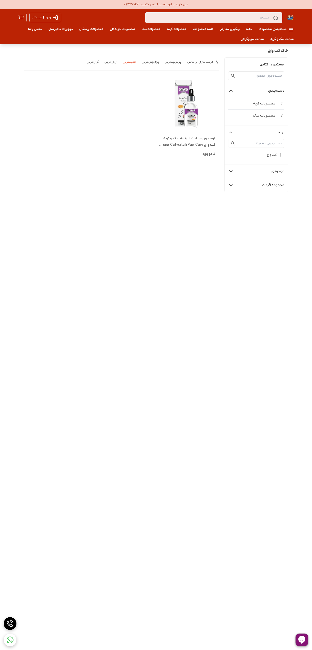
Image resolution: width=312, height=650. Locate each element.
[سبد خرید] (21, 17)
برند (281, 132)
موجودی (277, 171)
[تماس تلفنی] (10, 623)
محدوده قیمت (273, 185)
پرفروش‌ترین (150, 62)
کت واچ (272, 155)
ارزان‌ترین (110, 62)
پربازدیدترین (172, 62)
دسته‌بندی (276, 90)
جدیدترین (129, 62)
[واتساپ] (10, 640)
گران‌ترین (93, 62)
